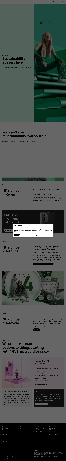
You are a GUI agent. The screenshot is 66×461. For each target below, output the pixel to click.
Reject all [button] (34, 234)
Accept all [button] (17, 234)
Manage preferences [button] (25, 234)
